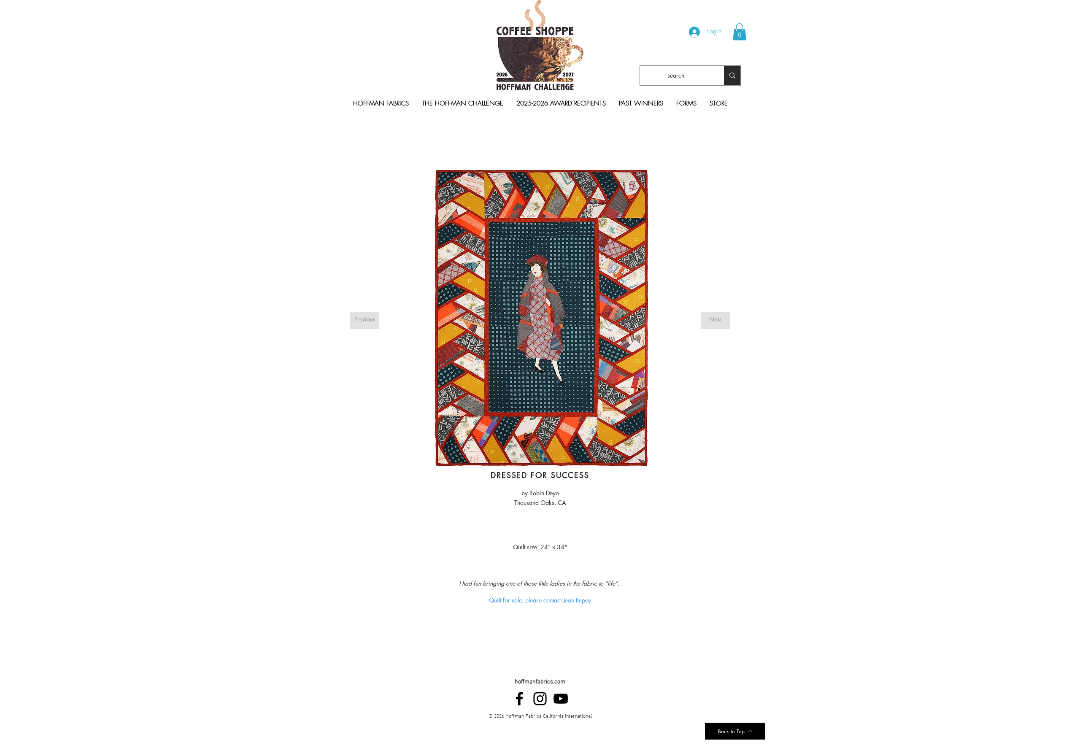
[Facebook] (519, 698)
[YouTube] (561, 698)
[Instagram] (540, 698)
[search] (732, 75)
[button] (739, 32)
